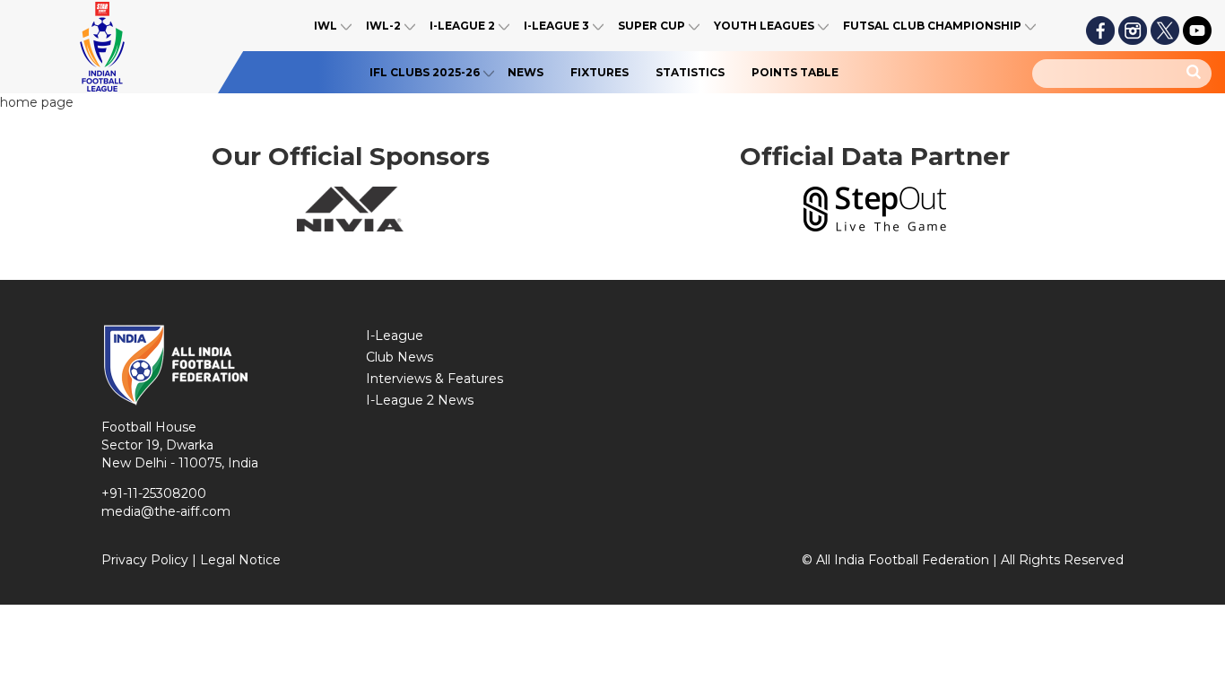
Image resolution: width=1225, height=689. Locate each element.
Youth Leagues (764, 25)
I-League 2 (462, 25)
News (525, 72)
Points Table (795, 72)
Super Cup (651, 25)
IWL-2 (383, 25)
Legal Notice (240, 560)
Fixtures (599, 72)
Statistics (690, 72)
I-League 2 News (419, 400)
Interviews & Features (434, 379)
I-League (394, 335)
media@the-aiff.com (165, 511)
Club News (399, 357)
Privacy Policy (144, 560)
